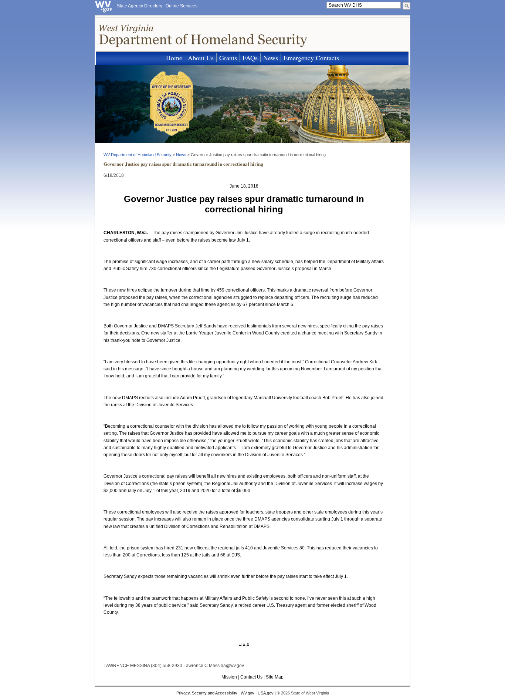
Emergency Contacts (311, 57)
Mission (229, 677)
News (270, 57)
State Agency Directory (139, 6)
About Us (201, 57)
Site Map (275, 677)
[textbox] (363, 5)
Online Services (181, 6)
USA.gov (266, 693)
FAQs (250, 57)
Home (174, 57)
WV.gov (247, 693)
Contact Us (251, 677)
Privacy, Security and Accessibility (206, 693)
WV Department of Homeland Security (138, 154)
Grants (228, 57)
